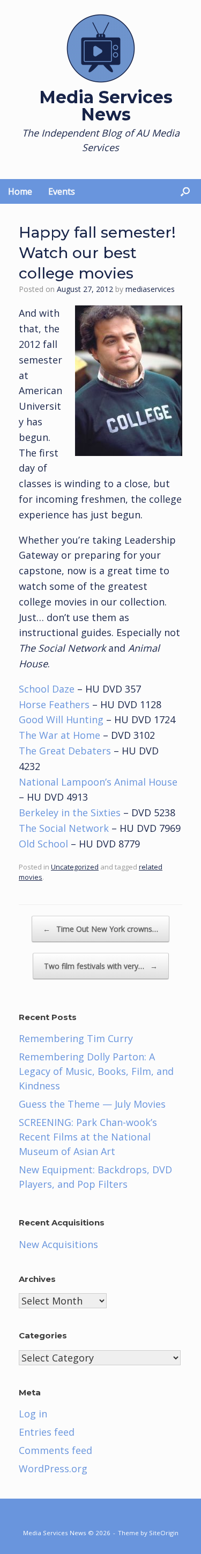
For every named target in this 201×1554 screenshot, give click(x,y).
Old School (43, 843)
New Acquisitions (58, 1244)
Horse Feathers (54, 704)
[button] (185, 191)
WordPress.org (53, 1468)
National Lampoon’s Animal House (98, 781)
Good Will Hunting (61, 719)
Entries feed (47, 1431)
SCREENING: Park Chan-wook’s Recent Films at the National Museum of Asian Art (88, 1137)
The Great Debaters (65, 750)
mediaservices (150, 289)
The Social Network (64, 828)
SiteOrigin (163, 1533)
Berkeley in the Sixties (70, 812)
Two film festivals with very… (101, 966)
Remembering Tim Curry (76, 1038)
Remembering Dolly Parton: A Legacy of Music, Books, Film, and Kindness (96, 1071)
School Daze (47, 688)
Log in (33, 1413)
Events (61, 191)
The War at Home (59, 735)
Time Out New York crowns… (100, 929)
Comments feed (55, 1450)
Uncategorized (75, 867)
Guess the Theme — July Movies (92, 1103)
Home (20, 191)
